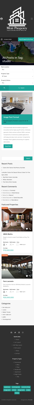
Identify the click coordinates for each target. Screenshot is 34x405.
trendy (17, 393)
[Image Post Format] (17, 103)
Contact (17, 353)
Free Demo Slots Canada (9, 182)
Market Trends (6, 312)
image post (7, 390)
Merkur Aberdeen (7, 179)
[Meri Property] (17, 35)
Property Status (5, 80)
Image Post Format (11, 117)
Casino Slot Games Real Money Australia (14, 167)
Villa (18, 376)
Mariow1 (11, 195)
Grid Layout (17, 348)
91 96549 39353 (8, 39)
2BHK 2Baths (8, 234)
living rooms (21, 390)
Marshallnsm (14, 200)
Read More (8, 146)
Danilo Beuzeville (18, 197)
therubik (30, 400)
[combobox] (17, 70)
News (17, 350)
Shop (18, 367)
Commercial (17, 362)
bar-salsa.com (6, 307)
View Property (17, 226)
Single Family (17, 374)
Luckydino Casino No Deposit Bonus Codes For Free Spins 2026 (16, 174)
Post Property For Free (26, 39)
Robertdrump (15, 193)
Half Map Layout (17, 345)
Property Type (5, 73)
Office (17, 364)
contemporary (16, 387)
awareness (7, 387)
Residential (18, 369)
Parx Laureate (8, 281)
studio (28, 390)
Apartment (18, 372)
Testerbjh (12, 190)
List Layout (17, 342)
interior (14, 390)
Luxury (20, 121)
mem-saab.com (7, 314)
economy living (26, 387)
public (4, 317)
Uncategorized (7, 319)
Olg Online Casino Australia (10, 177)
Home (17, 339)
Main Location (5, 67)
